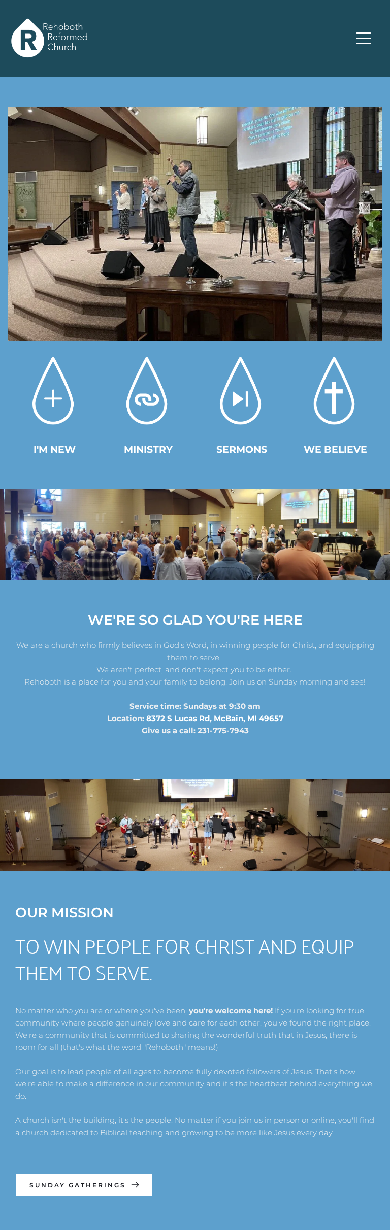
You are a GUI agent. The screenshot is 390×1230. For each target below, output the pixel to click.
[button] (363, 38)
